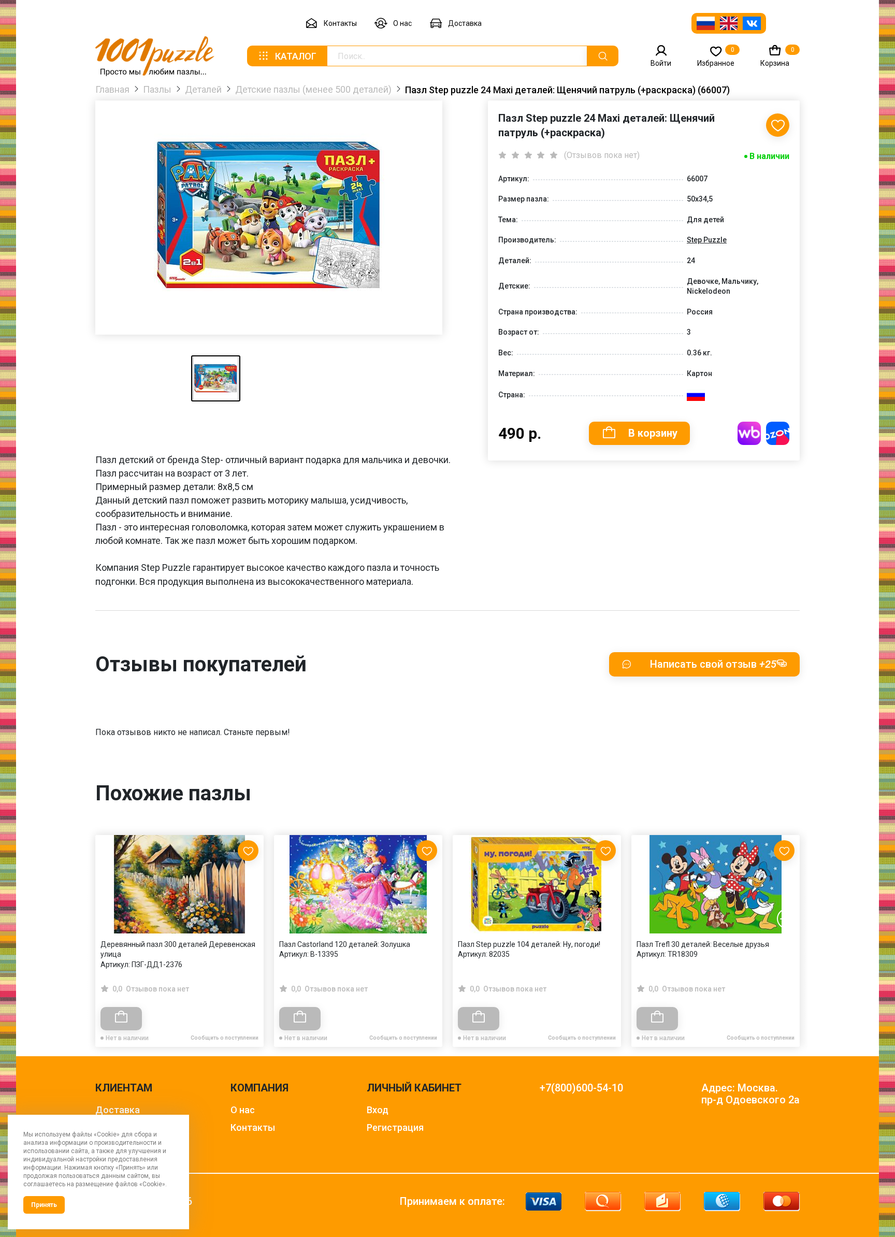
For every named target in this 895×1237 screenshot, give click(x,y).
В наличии (769, 156)
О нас (402, 23)
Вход (377, 1109)
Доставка (465, 23)
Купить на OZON (777, 433)
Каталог (295, 56)
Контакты (340, 23)
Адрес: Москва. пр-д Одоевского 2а (750, 1094)
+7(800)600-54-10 (581, 1088)
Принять (44, 1205)
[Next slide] (787, 919)
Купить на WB (749, 433)
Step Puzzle (707, 240)
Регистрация (395, 1127)
